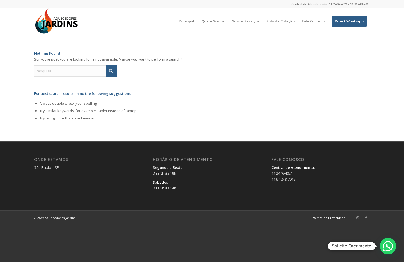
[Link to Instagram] (358, 217)
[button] (388, 246)
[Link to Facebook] (366, 217)
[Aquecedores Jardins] (57, 21)
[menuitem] (186, 21)
